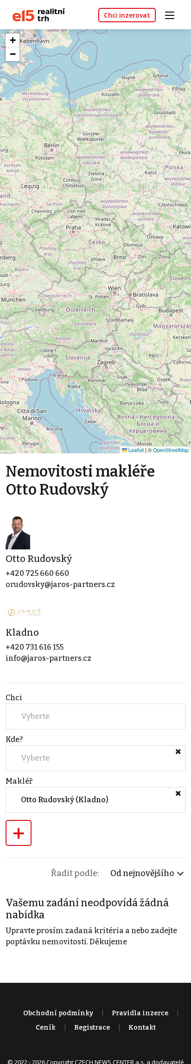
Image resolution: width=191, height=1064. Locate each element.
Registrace (92, 1028)
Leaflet (135, 449)
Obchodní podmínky (58, 1013)
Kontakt (142, 1028)
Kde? (14, 739)
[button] (12, 40)
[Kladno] (24, 611)
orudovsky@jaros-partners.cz (60, 584)
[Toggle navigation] (173, 14)
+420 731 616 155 (35, 647)
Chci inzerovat (127, 15)
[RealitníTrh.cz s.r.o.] (35, 14)
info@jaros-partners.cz (48, 658)
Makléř (19, 781)
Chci (14, 697)
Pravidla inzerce (140, 1013)
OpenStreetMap (171, 449)
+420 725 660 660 (37, 573)
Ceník (46, 1028)
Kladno (22, 632)
